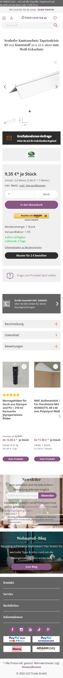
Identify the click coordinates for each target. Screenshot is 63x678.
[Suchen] (55, 25)
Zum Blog (31, 567)
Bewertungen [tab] (14, 346)
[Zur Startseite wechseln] (34, 17)
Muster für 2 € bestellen (31, 255)
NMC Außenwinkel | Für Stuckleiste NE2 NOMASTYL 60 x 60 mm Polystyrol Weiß (47, 406)
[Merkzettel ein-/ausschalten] (55, 62)
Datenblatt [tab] (12, 335)
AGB (28, 519)
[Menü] (4, 17)
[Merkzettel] (54, 17)
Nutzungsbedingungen (18, 510)
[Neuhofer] (31, 154)
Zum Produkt (15, 458)
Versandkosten (31, 667)
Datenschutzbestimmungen (31, 517)
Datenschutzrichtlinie (39, 506)
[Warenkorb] (61, 14)
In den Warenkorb (31, 205)
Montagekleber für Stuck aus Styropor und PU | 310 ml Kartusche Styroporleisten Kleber (15, 409)
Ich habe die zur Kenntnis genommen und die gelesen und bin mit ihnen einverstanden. (32, 519)
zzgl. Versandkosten (32, 185)
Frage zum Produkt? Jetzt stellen (36, 275)
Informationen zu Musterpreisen (23, 247)
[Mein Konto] (12, 17)
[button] (31, 217)
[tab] (31, 324)
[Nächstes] (56, 86)
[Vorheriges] (4, 86)
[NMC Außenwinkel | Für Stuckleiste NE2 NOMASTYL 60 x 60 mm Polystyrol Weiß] (47, 375)
